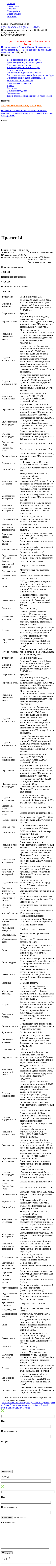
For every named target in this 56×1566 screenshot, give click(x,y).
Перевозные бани (15, 70)
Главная (11, 3)
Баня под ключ (15, 1408)
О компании (13, 6)
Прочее (26, 1408)
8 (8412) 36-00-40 (10, 27)
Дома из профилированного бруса (23, 60)
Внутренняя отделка (17, 90)
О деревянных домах (38, 1402)
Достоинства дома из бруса (14, 1402)
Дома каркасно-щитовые (19, 65)
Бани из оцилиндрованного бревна (24, 72)
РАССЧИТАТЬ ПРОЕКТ (13, 35)
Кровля (10, 85)
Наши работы (13, 11)
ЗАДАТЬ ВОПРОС (10, 32)
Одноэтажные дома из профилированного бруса (30, 75)
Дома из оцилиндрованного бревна (24, 62)
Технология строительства (20, 80)
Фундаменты (13, 93)
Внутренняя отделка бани (19, 83)
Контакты (12, 16)
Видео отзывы (14, 14)
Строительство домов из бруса (25, 1405)
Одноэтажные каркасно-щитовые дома (26, 78)
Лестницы (12, 88)
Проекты (11, 8)
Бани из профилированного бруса (23, 67)
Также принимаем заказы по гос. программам (29, 96)
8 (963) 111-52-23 (30, 27)
